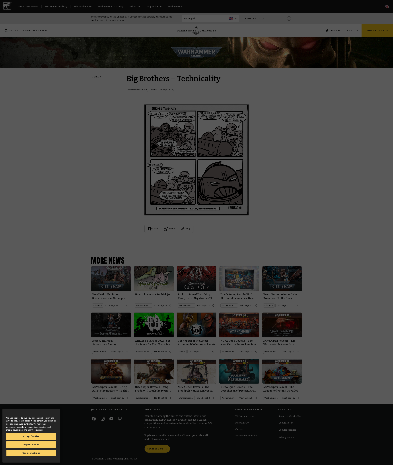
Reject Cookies (31, 444)
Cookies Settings (31, 453)
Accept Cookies (31, 436)
